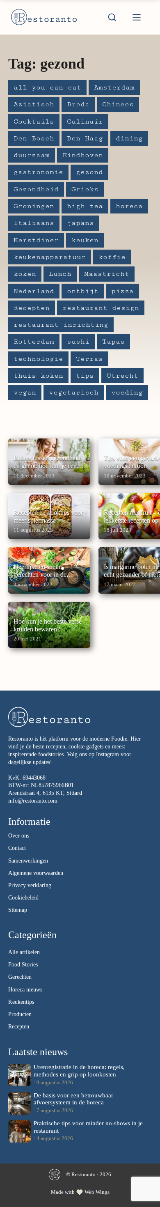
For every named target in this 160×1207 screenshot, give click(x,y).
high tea (85, 206)
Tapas (113, 341)
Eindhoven (82, 155)
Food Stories (23, 964)
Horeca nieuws (25, 990)
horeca (129, 206)
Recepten (32, 308)
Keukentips (21, 1002)
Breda (78, 104)
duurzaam (32, 155)
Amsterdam (114, 87)
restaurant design (100, 308)
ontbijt (82, 291)
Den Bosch (34, 138)
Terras (89, 359)
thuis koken (38, 376)
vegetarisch (73, 392)
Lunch (60, 274)
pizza (122, 291)
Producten (20, 1014)
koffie (112, 257)
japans (80, 223)
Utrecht (122, 376)
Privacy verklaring (29, 885)
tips (85, 376)
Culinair (85, 121)
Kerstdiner (36, 240)
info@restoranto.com (32, 801)
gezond (89, 172)
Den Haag (85, 138)
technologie (38, 359)
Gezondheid (36, 189)
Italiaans (34, 223)
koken (25, 274)
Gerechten (20, 977)
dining (129, 138)
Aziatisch (34, 104)
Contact (17, 848)
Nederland (34, 291)
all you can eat (47, 87)
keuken (84, 240)
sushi (78, 341)
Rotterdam (34, 341)
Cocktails (34, 121)
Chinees (118, 104)
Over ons (18, 836)
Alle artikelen (24, 952)
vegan (25, 392)
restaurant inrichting (61, 325)
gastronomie (38, 172)
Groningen (34, 206)
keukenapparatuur (50, 257)
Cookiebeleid (23, 898)
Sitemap (17, 910)
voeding (127, 392)
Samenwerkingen (28, 861)
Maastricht (106, 274)
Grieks (84, 189)
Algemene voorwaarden (35, 873)
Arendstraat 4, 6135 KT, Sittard (45, 793)
